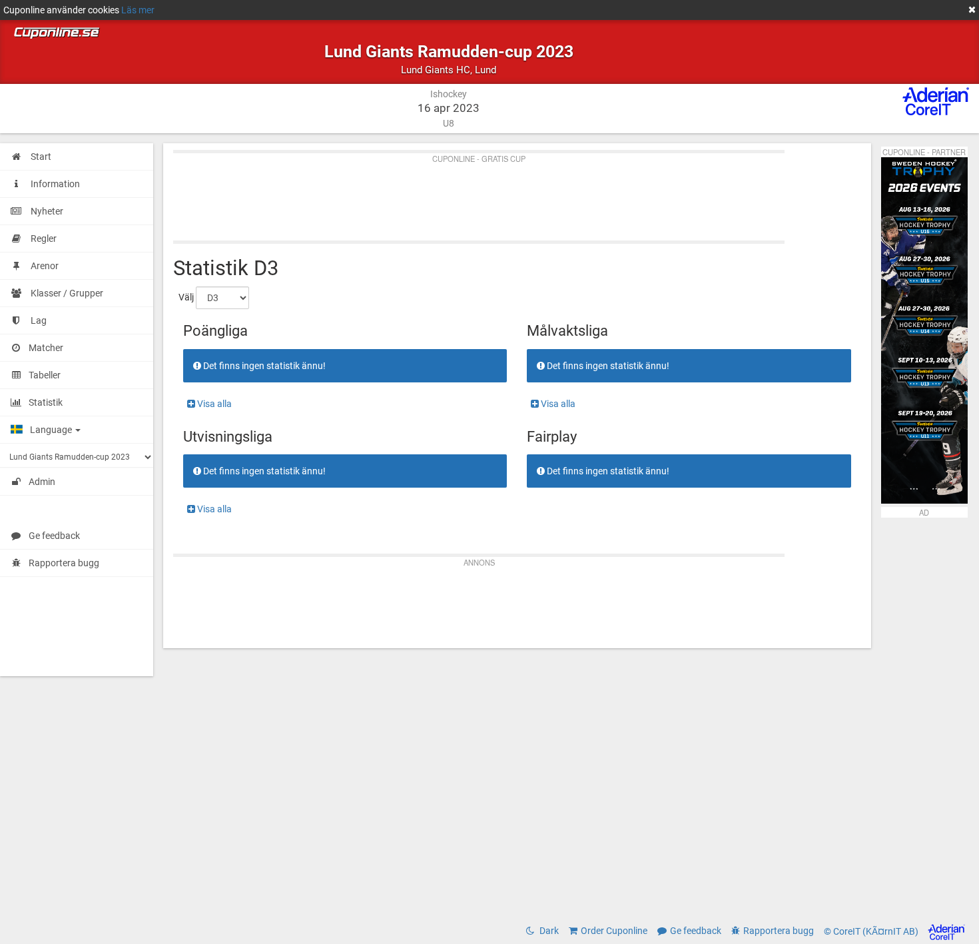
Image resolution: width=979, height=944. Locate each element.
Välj (186, 297)
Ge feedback (54, 535)
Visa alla (213, 403)
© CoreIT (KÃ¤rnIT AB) (872, 931)
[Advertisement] (517, 194)
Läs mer (138, 10)
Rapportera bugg (64, 563)
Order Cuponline (614, 930)
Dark (548, 930)
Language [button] (52, 429)
